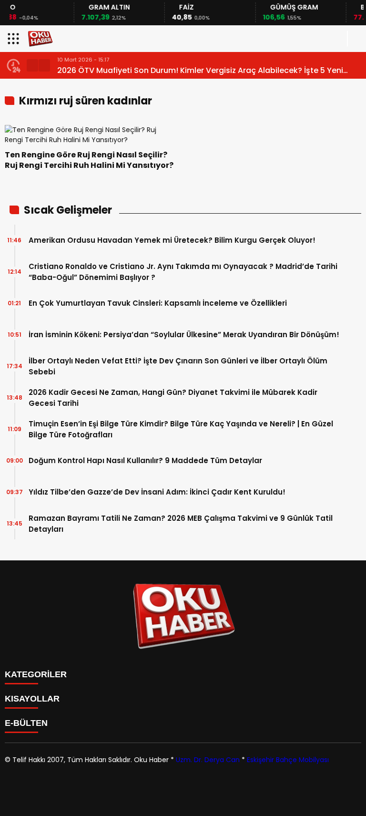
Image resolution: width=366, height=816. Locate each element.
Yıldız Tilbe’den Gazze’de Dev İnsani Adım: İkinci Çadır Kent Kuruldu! (157, 492)
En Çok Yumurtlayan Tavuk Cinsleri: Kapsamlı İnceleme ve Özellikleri (158, 303)
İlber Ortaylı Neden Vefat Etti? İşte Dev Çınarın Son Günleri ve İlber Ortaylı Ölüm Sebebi (178, 366)
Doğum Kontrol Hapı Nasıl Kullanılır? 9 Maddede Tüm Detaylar (145, 460)
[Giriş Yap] (354, 39)
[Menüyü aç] (14, 38)
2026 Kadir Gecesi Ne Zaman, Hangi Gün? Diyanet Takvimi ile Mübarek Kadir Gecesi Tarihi (173, 397)
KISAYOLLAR (32, 698)
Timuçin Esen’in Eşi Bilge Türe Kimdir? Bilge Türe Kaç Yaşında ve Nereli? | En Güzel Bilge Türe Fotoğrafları (181, 429)
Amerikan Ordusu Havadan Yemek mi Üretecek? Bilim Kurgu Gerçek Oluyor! (172, 240)
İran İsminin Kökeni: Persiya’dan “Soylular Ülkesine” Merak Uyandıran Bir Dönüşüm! (184, 335)
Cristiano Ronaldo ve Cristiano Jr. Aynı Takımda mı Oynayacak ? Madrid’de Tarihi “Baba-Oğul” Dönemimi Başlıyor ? (183, 271)
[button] (32, 65)
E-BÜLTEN (26, 723)
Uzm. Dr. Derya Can (208, 759)
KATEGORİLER (36, 674)
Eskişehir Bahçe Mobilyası (288, 759)
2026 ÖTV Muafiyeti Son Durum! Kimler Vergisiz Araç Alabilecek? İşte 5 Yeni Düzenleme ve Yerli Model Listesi (200, 70)
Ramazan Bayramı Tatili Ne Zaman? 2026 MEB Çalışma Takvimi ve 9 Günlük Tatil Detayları (181, 523)
